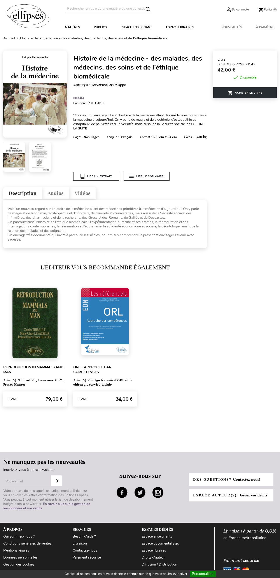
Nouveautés (231, 27)
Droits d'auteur (153, 557)
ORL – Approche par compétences (92, 369)
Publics (100, 27)
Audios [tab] (55, 193)
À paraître (265, 27)
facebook (122, 492)
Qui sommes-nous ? (19, 536)
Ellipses (78, 98)
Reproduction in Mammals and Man (33, 369)
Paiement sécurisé (87, 557)
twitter (140, 492)
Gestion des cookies (18, 564)
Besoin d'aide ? (84, 536)
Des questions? (226, 479)
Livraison (80, 543)
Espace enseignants (157, 536)
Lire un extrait (99, 176)
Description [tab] (23, 193)
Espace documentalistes (160, 543)
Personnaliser (203, 574)
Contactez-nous (85, 550)
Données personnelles (20, 557)
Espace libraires (180, 27)
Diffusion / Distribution (159, 564)
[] (148, 9)
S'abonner (56, 480)
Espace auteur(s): (230, 495)
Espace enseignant (136, 27)
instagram (157, 492)
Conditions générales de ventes (27, 543)
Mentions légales (16, 550)
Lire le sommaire (150, 176)
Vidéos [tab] (83, 193)
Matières (72, 27)
